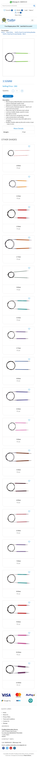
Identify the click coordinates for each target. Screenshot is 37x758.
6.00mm (18, 500)
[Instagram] (14, 748)
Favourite (9, 10)
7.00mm (18, 561)
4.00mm (18, 378)
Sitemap (5, 723)
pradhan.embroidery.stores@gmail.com (16, 745)
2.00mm (18, 165)
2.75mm (18, 257)
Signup (31, 10)
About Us (5, 714)
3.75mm (18, 348)
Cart (19, 12)
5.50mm (18, 469)
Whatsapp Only (17, 742)
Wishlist (19, 10)
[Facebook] (3, 748)
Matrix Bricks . (28, 755)
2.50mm (18, 226)
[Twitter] (7, 748)
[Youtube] (11, 748)
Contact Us (6, 721)
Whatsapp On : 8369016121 (19, 2)
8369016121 (8, 742)
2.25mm (18, 196)
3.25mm (18, 317)
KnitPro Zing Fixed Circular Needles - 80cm (14, 34)
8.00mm (18, 591)
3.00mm (18, 287)
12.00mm (18, 682)
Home (3, 32)
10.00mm (18, 652)
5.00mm (18, 439)
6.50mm (18, 530)
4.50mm (18, 409)
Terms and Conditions (9, 719)
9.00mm (18, 622)
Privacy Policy (6, 717)
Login (26, 10)
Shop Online (18, 15)
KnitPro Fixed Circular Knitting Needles (25, 32)
